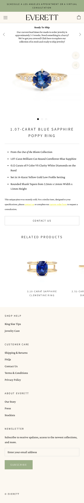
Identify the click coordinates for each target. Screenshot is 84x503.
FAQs (8, 359)
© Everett (12, 493)
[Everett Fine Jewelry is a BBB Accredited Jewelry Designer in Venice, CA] (14, 486)
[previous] (4, 34)
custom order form (58, 204)
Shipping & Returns (16, 352)
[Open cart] (78, 17)
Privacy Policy (13, 379)
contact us (29, 204)
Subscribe (18, 464)
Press (8, 408)
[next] (80, 34)
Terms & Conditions (16, 372)
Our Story (10, 401)
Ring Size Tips (13, 323)
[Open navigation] (5, 17)
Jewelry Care (12, 330)
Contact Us (42, 220)
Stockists (10, 415)
